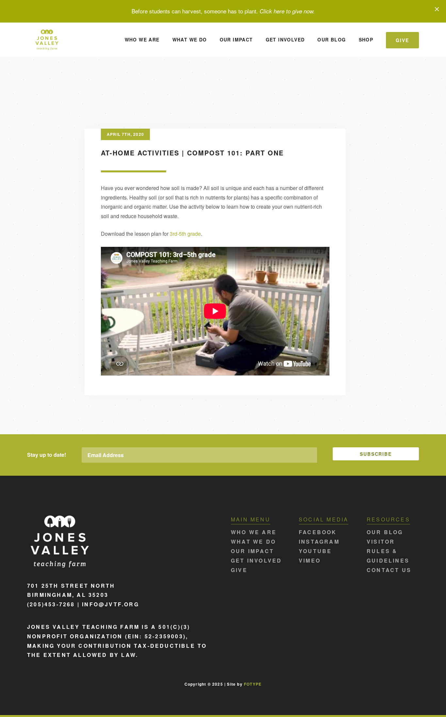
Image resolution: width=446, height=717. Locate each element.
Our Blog (331, 39)
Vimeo (310, 560)
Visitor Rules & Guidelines (388, 551)
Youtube (315, 551)
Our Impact (236, 39)
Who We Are (142, 39)
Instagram (319, 541)
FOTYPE (253, 684)
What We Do (189, 39)
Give (402, 40)
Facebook (318, 532)
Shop (366, 39)
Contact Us (389, 570)
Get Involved (285, 39)
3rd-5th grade (185, 233)
